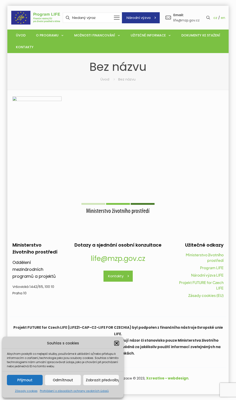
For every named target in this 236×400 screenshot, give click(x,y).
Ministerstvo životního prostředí (205, 257)
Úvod (104, 79)
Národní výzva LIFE (207, 275)
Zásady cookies (26, 391)
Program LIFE (212, 267)
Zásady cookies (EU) (206, 295)
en (223, 17)
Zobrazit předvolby (102, 380)
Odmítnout (63, 380)
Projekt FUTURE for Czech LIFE (201, 285)
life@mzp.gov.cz (118, 258)
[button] (116, 343)
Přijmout (24, 380)
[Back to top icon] (214, 390)
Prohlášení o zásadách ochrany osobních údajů (74, 391)
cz (215, 17)
